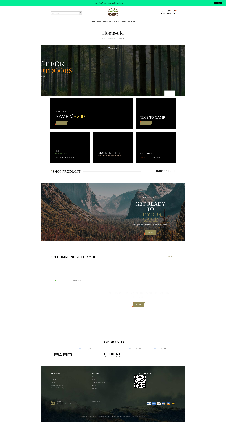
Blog (93, 380)
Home (94, 377)
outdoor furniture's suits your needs (139, 295)
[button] (150, 232)
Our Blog (53, 382)
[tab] (159, 171)
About (53, 377)
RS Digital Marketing (138, 416)
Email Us (60, 401)
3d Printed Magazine (98, 382)
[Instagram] (97, 405)
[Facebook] (93, 405)
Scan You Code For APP (142, 373)
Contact (53, 380)
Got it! (217, 3)
